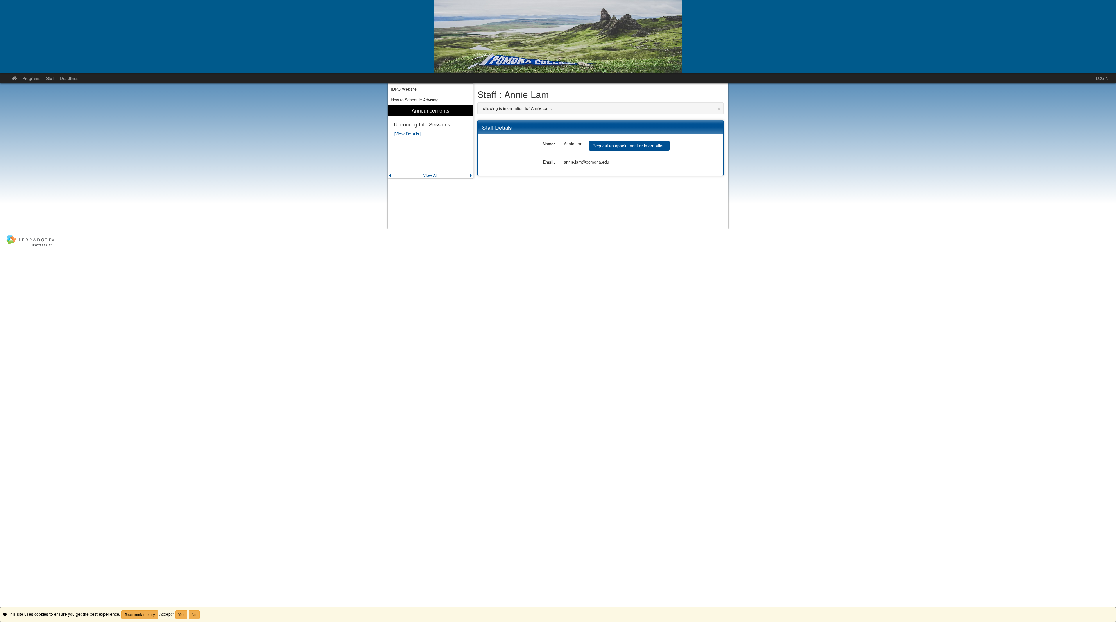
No (194, 614)
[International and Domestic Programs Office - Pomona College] (558, 36)
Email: (549, 162)
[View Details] (407, 133)
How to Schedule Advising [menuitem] (415, 100)
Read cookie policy (140, 614)
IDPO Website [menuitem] (404, 89)
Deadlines (69, 78)
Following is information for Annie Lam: (600, 108)
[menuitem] (430, 141)
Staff (50, 78)
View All (430, 175)
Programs (31, 78)
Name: (549, 144)
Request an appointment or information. (629, 146)
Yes (181, 614)
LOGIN (1102, 78)
